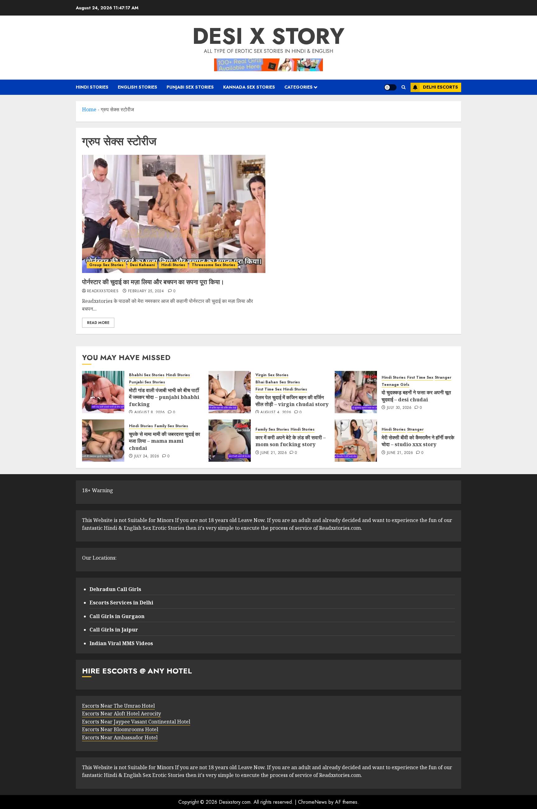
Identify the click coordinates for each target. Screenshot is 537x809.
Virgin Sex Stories (271, 375)
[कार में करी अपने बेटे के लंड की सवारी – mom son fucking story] (230, 440)
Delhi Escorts (440, 87)
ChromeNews (312, 802)
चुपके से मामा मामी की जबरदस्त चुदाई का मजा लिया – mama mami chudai (164, 441)
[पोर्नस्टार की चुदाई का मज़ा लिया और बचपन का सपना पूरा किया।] (173, 214)
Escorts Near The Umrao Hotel (118, 705)
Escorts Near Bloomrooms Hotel (120, 729)
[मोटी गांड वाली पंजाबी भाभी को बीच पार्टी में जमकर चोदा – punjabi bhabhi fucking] (103, 392)
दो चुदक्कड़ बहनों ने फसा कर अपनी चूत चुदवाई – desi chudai (416, 396)
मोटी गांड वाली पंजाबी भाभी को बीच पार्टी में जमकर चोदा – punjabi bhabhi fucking (164, 397)
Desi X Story (268, 36)
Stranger (443, 377)
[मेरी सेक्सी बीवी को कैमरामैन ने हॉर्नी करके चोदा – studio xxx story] (356, 440)
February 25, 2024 (146, 291)
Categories (298, 87)
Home (89, 109)
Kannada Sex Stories (249, 87)
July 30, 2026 (399, 407)
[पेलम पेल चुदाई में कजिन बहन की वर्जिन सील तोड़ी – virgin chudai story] (230, 392)
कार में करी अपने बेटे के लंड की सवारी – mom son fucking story (290, 441)
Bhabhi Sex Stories (146, 375)
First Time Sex (268, 389)
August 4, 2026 (275, 412)
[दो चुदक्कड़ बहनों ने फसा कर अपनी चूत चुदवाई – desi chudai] (356, 392)
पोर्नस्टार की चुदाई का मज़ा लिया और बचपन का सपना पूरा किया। (153, 282)
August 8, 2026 (149, 412)
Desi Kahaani (142, 265)
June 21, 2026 (273, 453)
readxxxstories (102, 291)
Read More (98, 323)
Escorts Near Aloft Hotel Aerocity (121, 713)
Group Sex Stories (106, 265)
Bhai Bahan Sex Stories (277, 382)
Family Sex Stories (171, 426)
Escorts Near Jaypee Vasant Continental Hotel (136, 721)
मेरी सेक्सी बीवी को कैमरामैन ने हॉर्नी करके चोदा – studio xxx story (418, 441)
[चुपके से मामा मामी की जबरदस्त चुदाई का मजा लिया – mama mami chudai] (103, 440)
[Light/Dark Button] (390, 87)
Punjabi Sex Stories (190, 87)
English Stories (137, 87)
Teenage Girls (395, 384)
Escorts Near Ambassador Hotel (120, 737)
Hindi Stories (92, 87)
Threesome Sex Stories (213, 265)
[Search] (403, 87)
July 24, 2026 (146, 456)
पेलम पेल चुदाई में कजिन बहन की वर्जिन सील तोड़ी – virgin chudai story (291, 401)
